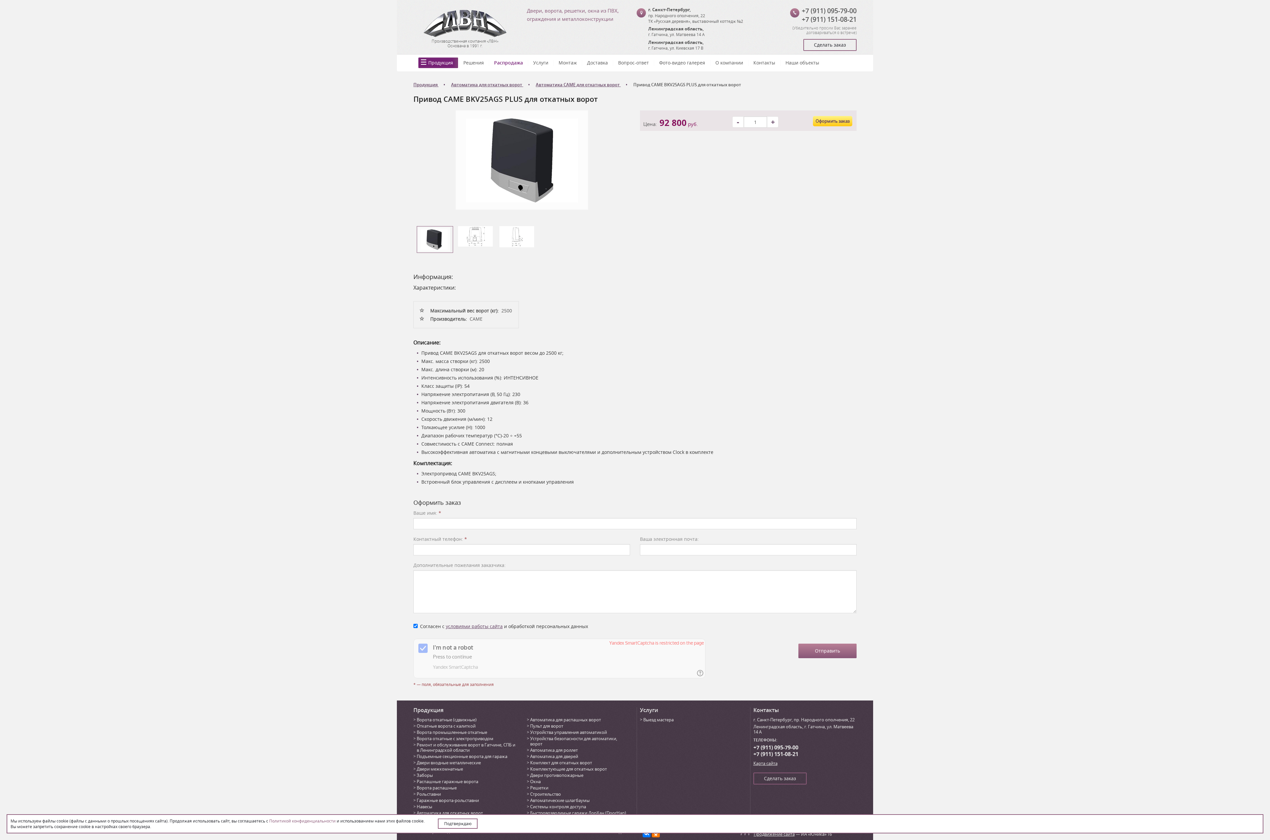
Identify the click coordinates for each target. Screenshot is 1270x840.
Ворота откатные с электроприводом (455, 738)
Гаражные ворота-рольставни (448, 800)
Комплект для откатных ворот (561, 763)
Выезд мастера (658, 720)
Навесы (424, 807)
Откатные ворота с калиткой (446, 726)
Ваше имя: (427, 513)
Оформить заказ (833, 121)
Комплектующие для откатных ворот (568, 769)
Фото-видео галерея (682, 63)
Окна (535, 781)
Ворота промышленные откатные (452, 732)
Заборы (425, 775)
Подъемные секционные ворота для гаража (462, 756)
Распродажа (508, 63)
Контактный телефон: (440, 539)
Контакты (764, 63)
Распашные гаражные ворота (447, 781)
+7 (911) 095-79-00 (829, 10)
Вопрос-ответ (633, 63)
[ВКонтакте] (647, 833)
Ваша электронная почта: (669, 539)
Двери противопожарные (556, 775)
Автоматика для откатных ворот (450, 813)
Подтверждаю (458, 823)
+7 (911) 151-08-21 (829, 19)
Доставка (597, 63)
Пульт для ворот (546, 726)
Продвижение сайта (774, 834)
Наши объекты (802, 63)
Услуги (540, 63)
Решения (473, 63)
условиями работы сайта (474, 626)
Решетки (539, 788)
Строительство (545, 794)
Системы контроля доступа (558, 807)
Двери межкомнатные (440, 769)
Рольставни (429, 794)
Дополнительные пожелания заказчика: (459, 565)
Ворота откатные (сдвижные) (447, 720)
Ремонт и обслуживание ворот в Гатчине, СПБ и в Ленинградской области (466, 747)
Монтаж (568, 63)
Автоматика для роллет (554, 750)
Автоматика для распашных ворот (565, 720)
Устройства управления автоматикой (568, 732)
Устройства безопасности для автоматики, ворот (573, 741)
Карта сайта (765, 763)
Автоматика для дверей (554, 756)
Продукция (440, 63)
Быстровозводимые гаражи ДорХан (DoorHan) (578, 813)
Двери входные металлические (449, 763)
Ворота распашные (437, 788)
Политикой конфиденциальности (302, 820)
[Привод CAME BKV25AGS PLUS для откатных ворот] (522, 159)
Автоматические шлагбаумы (560, 800)
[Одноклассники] (656, 833)
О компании (729, 63)
